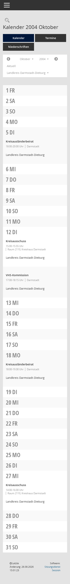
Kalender (18, 38)
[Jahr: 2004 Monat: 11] (56, 59)
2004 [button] (42, 59)
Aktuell (11, 66)
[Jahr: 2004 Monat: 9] (8, 59)
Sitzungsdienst (52, 568)
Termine (50, 38)
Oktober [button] (25, 59)
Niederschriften (18, 47)
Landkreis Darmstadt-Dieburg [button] (26, 73)
